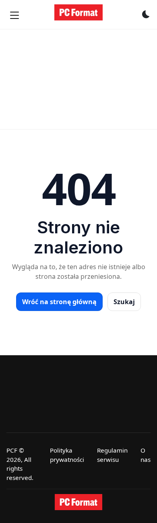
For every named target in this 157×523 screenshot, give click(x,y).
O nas (145, 454)
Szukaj (124, 301)
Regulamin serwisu (112, 454)
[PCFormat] (78, 502)
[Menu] (14, 15)
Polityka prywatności (67, 454)
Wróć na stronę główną (59, 301)
